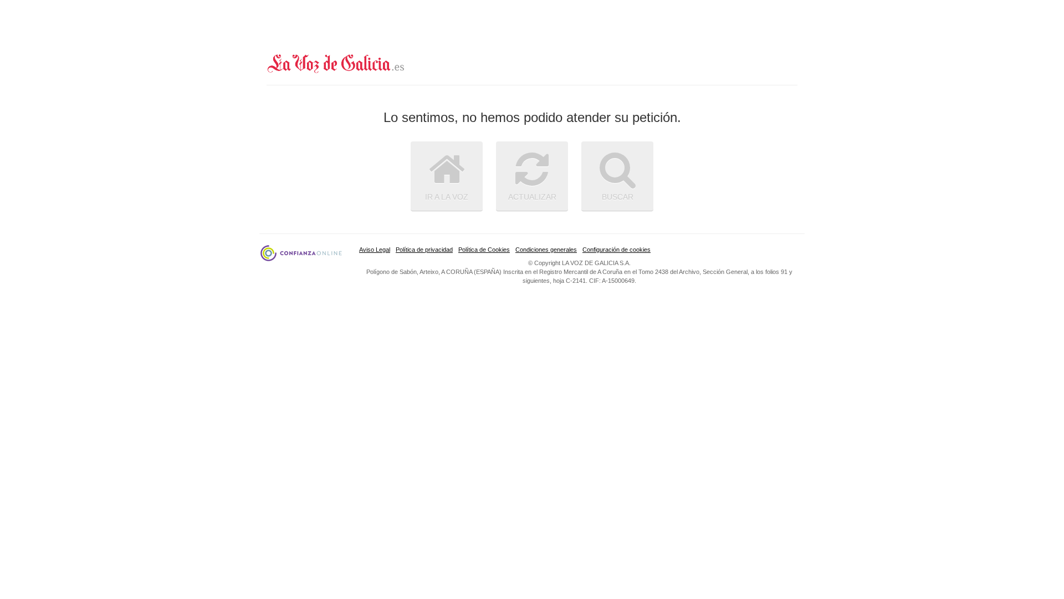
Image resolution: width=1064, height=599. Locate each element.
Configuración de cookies (616, 249)
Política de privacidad (424, 249)
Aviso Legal (374, 249)
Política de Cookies (484, 249)
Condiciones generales (546, 249)
